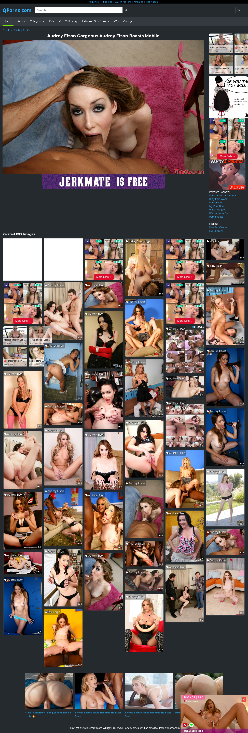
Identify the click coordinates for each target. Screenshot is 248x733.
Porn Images (216, 216)
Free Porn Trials (11, 30)
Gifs (51, 21)
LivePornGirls (216, 230)
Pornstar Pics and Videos (222, 195)
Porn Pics (93, 1)
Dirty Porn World (218, 199)
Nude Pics (106, 1)
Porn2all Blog (68, 21)
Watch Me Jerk (123, 1)
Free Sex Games (218, 227)
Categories (37, 21)
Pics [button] (20, 21)
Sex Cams (28, 30)
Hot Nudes (152, 1)
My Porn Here (216, 206)
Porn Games (216, 202)
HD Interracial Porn (219, 213)
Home (8, 21)
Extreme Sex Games (95, 21)
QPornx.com (17, 10)
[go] (125, 10)
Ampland (138, 1)
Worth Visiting (123, 21)
